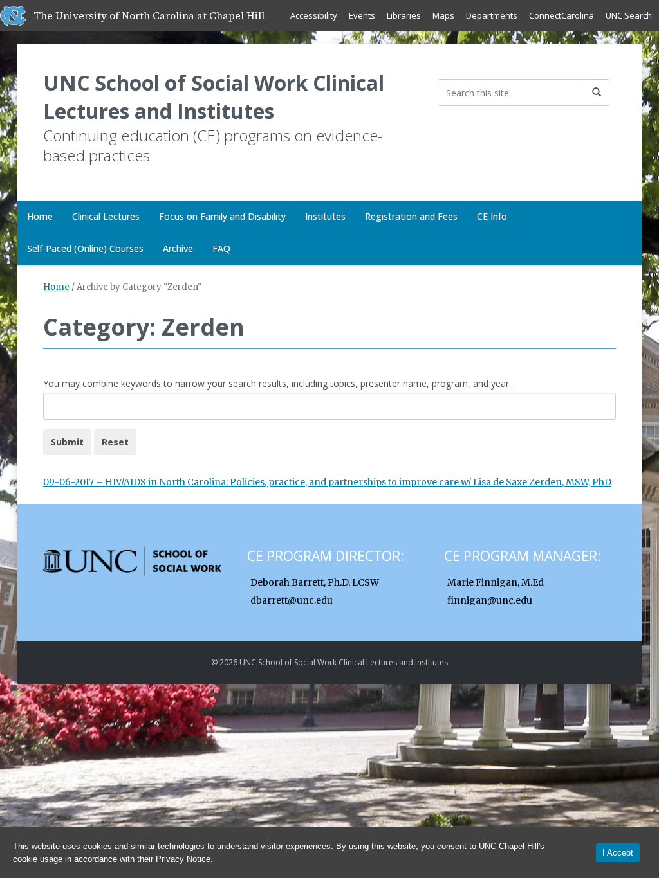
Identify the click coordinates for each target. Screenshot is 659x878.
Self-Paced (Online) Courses (85, 248)
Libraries (404, 15)
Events (362, 15)
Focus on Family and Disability (222, 216)
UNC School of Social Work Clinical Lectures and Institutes (213, 97)
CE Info (492, 216)
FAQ (221, 248)
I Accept (617, 852)
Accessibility (313, 15)
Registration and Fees (411, 216)
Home (40, 216)
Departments (491, 15)
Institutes (325, 216)
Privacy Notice (183, 859)
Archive (178, 248)
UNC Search (629, 15)
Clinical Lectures (106, 216)
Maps (443, 15)
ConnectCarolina (561, 15)
